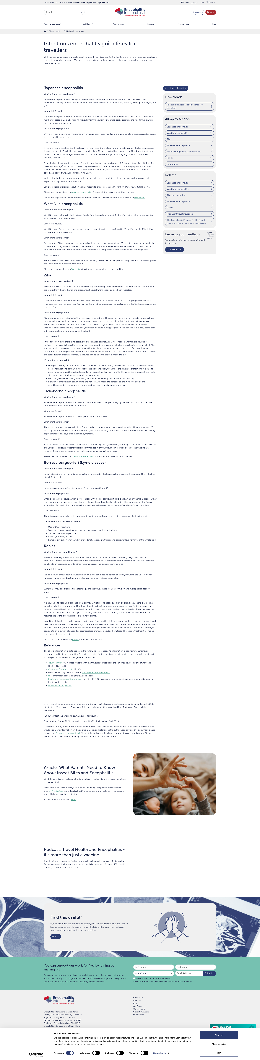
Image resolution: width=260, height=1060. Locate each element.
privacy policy (165, 978)
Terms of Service (183, 981)
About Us (137, 1000)
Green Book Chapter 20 (60, 685)
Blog (135, 1003)
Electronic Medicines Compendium (65, 679)
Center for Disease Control (61, 669)
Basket (186, 2)
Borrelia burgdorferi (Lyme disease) (184, 151)
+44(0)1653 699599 (76, 2)
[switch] (96, 1053)
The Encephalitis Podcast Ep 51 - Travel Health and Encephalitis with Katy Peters (186, 221)
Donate (210, 12)
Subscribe (209, 973)
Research (151, 24)
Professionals (183, 24)
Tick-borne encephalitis (178, 145)
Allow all (219, 1035)
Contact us (138, 998)
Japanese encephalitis (177, 126)
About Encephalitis (52, 24)
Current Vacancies (141, 1012)
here (73, 799)
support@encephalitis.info (98, 2)
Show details (159, 1053)
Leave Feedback (175, 249)
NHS (50, 675)
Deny (219, 1053)
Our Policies (138, 1015)
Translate (212, 2)
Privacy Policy (170, 981)
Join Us (199, 12)
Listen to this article (177, 88)
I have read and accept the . (154, 978)
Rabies (170, 158)
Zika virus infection (176, 195)
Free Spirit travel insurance (180, 213)
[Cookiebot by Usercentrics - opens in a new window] (36, 1055)
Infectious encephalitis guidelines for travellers (185, 106)
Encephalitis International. (68, 733)
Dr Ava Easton (56, 791)
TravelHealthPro (56, 662)
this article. (139, 197)
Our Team (137, 1006)
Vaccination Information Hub (96, 672)
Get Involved (118, 24)
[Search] (81, 12)
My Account (198, 2)
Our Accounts (139, 1009)
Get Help (86, 24)
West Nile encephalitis (177, 133)
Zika (169, 139)
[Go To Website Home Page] (130, 12)
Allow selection (219, 1044)
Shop (214, 24)
